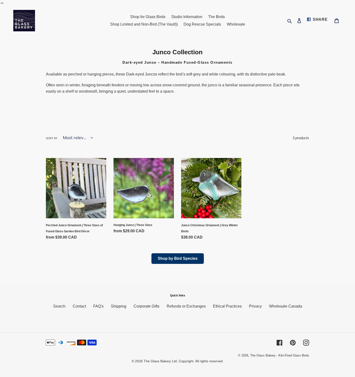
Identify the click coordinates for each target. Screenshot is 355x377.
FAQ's (98, 306)
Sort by (51, 138)
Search (59, 306)
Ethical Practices (227, 306)
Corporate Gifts (146, 306)
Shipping (118, 306)
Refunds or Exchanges (186, 306)
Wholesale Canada (285, 306)
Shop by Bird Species (178, 258)
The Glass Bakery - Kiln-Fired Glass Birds (279, 355)
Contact (79, 306)
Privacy (255, 306)
